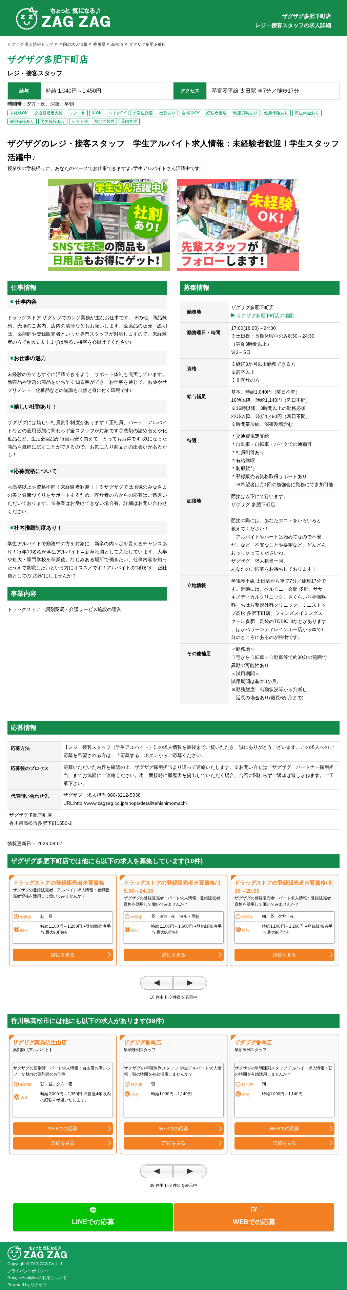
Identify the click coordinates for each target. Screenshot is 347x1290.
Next (190, 983)
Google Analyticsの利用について (37, 1277)
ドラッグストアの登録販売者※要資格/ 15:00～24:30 (172, 887)
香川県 (99, 44)
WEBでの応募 (62, 1128)
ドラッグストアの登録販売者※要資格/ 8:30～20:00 (283, 887)
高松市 (117, 44)
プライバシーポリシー (27, 1271)
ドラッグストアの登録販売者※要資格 (58, 883)
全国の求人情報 (73, 44)
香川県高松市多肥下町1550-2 (43, 823)
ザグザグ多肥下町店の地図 (265, 315)
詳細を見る (63, 954)
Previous (157, 983)
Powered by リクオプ (27, 1285)
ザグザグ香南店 (142, 1042)
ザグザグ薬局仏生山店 (40, 1042)
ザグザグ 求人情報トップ (30, 44)
